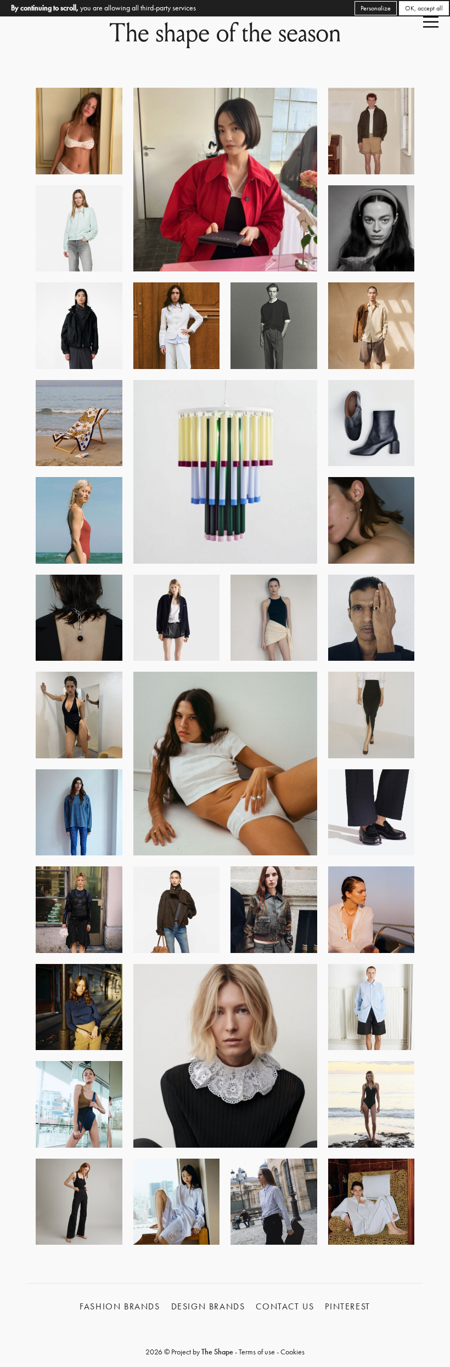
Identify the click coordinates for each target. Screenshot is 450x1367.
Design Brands (208, 1306)
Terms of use (257, 1352)
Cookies (292, 1352)
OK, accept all (424, 8)
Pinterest (347, 1306)
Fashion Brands (120, 1306)
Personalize (376, 8)
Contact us (285, 1306)
